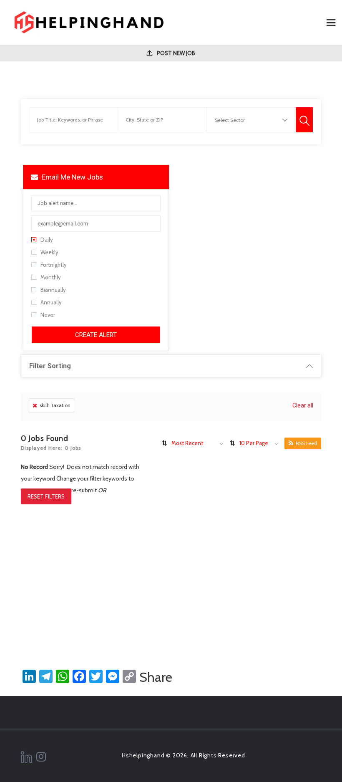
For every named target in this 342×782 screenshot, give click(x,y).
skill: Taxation (55, 405)
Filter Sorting (50, 366)
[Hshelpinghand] (88, 22)
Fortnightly (53, 264)
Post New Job (175, 53)
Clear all (302, 405)
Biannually (53, 289)
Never (47, 314)
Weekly (49, 252)
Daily (46, 239)
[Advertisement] (171, 575)
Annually (51, 302)
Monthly (50, 277)
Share (155, 677)
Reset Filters (46, 496)
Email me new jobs (71, 177)
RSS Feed (306, 443)
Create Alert (96, 335)
